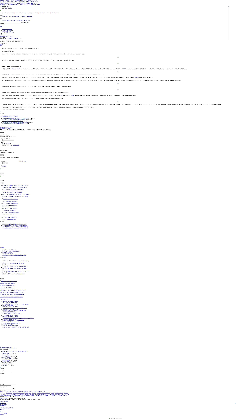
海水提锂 (5, 116)
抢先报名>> (4, 263)
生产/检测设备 (22, 16)
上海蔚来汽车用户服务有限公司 (21, 351)
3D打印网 (66, 393)
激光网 (48, 393)
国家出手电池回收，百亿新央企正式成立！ (13, 313)
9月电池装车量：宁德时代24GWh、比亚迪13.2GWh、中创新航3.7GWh (18, 318)
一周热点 (2, 299)
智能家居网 (52, 394)
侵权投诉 (4, 6)
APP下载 (8, 6)
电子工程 (23, 0)
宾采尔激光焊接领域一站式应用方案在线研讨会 (18, 260)
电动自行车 (9, 20)
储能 (32, 3)
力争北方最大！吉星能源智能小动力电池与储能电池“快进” (16, 327)
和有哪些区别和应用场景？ (13, 123)
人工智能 (28, 1)
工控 (33, 0)
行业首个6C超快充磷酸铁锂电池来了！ (11, 323)
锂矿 (62, 95)
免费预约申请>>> (6, 266)
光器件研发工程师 (6, 356)
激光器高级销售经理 (6, 358)
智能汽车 (22, 3)
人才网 (46, 395)
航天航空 (26, 20)
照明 (27, 4)
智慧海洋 (6, 4)
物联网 (15, 1)
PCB (39, 4)
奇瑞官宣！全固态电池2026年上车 (10, 301)
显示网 (52, 393)
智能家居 (23, 1)
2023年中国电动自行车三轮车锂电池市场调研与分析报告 (14, 225)
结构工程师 (4, 365)
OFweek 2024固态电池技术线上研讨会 (16, 263)
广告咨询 (17, 391)
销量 (124, 68)
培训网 (53, 395)
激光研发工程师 (5, 361)
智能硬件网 (8, 394)
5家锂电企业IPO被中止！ (7, 31)
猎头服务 (10, 347)
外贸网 (50, 395)
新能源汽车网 (37, 394)
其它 (32, 16)
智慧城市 (2, 3)
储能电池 (12, 116)
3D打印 (19, 1)
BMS (13, 16)
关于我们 (2, 391)
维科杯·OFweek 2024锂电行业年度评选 (16, 273)
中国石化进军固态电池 (8, 305)
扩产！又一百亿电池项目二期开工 (10, 325)
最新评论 (4, 165)
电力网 (25, 395)
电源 (29, 4)
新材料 (28, 3)
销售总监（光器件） (6, 357)
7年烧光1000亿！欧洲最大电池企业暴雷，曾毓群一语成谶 (15, 304)
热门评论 (4, 166)
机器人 (35, 3)
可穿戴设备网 (28, 394)
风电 (12, 1)
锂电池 (136, 77)
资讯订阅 (10, 8)
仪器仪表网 (66, 394)
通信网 (22, 395)
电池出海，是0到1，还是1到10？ (9, 249)
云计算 (6, 1)
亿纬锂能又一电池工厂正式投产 (10, 302)
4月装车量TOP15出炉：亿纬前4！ (12, 121)
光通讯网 (57, 393)
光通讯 (29, 0)
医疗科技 (16, 4)
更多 (5, 257)
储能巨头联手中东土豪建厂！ (9, 311)
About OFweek (8, 391)
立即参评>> (4, 273)
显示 (36, 0)
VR (10, 3)
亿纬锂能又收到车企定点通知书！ (10, 315)
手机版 (1, 0)
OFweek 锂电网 (8, 38)
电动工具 (21, 20)
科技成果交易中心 (63, 395)
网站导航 (35, 391)
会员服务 (31, 391)
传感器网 (58, 394)
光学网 (36, 395)
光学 (32, 4)
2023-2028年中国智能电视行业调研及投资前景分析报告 (14, 224)
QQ (11, 145)
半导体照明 (12, 0)
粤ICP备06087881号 (4, 398)
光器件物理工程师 (6, 360)
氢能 (37, 1)
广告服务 (6, 347)
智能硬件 (13, 3)
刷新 (25, 161)
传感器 (17, 3)
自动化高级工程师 (6, 354)
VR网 (32, 394)
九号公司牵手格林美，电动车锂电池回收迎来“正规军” (15, 308)
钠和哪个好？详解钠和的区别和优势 (15, 122)
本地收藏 (2, 128)
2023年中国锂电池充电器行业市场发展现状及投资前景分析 (15, 226)
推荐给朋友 (8, 128)
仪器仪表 (7, 3)
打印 (5, 128)
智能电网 (2, 1)
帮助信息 (21, 391)
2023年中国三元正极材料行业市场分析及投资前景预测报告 (15, 228)
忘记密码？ (8, 143)
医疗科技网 (13, 394)
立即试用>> (4, 268)
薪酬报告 (14, 347)
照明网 (29, 395)
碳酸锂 (1, 116)
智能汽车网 (17, 395)
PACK (10, 16)
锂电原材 (17, 16)
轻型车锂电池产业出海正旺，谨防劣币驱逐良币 (13, 320)
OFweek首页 (6, 0)
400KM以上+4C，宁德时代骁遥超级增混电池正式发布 (14, 255)
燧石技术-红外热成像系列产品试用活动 (18, 266)
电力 (25, 4)
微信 (14, 145)
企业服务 (2, 347)
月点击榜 (6, 299)
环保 (9, 1)
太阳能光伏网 (16, 393)
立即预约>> (4, 260)
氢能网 (42, 394)
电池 (8, 74)
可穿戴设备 (11, 4)
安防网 (1, 395)
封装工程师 (4, 364)
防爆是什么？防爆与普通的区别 (14, 119)
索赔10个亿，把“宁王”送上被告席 (10, 306)
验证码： (4, 161)
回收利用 (28, 16)
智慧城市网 (47, 394)
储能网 (5, 395)
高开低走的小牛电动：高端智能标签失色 (11, 251)
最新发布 (2, 247)
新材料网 (22, 394)
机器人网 (34, 393)
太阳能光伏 (17, 0)
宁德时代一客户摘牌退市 (7, 30)
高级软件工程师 (5, 353)
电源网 (32, 395)
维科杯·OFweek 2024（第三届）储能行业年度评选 (18, 271)
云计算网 (61, 393)
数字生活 (35, 4)
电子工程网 (21, 393)
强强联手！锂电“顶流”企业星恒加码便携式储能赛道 (14, 310)
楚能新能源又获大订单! (7, 253)
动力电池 (18, 74)
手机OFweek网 (41, 391)
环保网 (61, 394)
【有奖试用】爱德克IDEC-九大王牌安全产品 (17, 268)
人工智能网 (2, 394)
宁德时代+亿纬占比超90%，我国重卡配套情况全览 (16, 118)
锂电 (25, 3)
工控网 (30, 393)
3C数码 (14, 20)
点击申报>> (4, 271)
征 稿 (13, 391)
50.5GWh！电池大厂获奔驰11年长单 (11, 322)
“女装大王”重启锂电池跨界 (8, 32)
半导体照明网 (9, 393)
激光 (26, 0)
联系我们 (26, 391)
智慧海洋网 (44, 393)
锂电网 (18, 394)
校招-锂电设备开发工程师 (8, 351)
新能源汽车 (33, 1)
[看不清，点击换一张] (20, 161)
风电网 (13, 395)
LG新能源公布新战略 (7, 324)
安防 (20, 4)
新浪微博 (17, 145)
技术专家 (4, 362)
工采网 (57, 395)
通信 (22, 4)
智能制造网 (39, 393)
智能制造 (2, 4)
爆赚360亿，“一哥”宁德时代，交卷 (10, 309)
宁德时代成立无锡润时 (7, 252)
